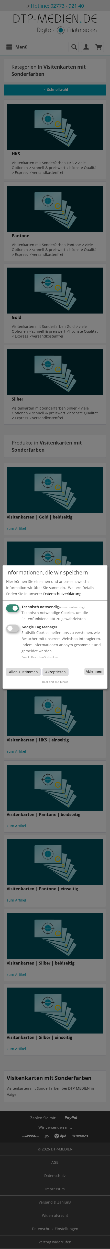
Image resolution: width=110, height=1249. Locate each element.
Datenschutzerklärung (62, 593)
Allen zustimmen (23, 671)
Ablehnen (94, 671)
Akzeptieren (55, 671)
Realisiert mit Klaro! (55, 682)
